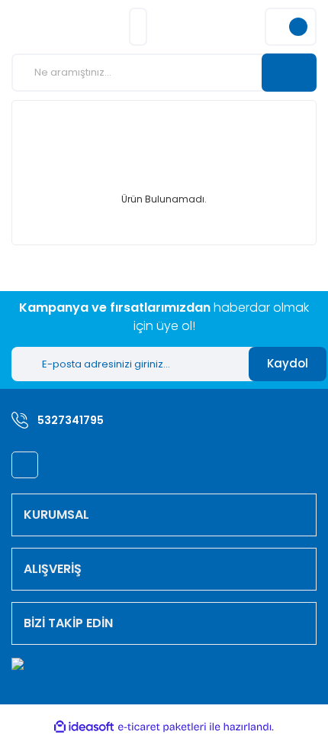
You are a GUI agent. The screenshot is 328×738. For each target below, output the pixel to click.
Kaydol (287, 363)
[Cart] (291, 27)
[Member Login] (138, 27)
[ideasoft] (83, 727)
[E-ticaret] (162, 727)
